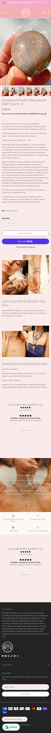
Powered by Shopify (23, 725)
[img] (25, 407)
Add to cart (25, 233)
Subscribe (25, 694)
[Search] (7, 12)
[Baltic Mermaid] (25, 12)
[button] (23, 441)
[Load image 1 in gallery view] (25, 51)
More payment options (25, 247)
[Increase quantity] (13, 223)
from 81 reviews (25, 410)
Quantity (6, 218)
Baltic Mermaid (11, 210)
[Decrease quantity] (4, 223)
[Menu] (2, 12)
